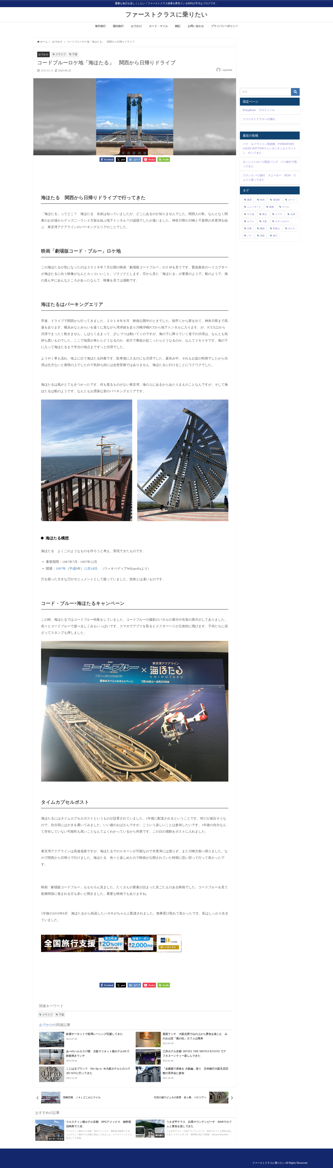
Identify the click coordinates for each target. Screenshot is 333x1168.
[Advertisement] (134, 176)
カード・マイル (158, 26)
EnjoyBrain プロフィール (259, 110)
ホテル (291, 228)
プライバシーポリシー (224, 26)
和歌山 (276, 228)
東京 (264, 214)
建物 (262, 228)
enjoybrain (227, 70)
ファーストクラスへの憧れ (259, 119)
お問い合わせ (196, 26)
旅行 (275, 235)
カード (291, 200)
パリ (249, 235)
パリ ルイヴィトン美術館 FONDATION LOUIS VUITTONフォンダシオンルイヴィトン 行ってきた (269, 148)
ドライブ (61, 54)
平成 (72, 568)
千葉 (74, 54)
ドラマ (278, 214)
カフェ (250, 221)
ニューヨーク (254, 207)
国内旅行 (118, 26)
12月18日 (91, 568)
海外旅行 (100, 26)
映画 (262, 200)
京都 (292, 214)
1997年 (61, 568)
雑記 (177, 26)
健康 (249, 200)
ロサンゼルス (282, 221)
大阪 (264, 221)
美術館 (276, 200)
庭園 (271, 207)
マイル (285, 207)
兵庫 (249, 228)
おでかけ (136, 26)
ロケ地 (250, 214)
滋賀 (262, 235)
